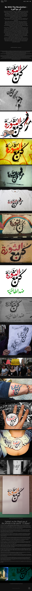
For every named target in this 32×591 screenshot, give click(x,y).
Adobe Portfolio (18, 588)
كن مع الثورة (10, 526)
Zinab (20, 458)
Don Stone (11, 525)
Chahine (22, 458)
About (2, 0)
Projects (5, 0)
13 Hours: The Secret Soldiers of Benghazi (13, 524)
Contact (2, 1)
